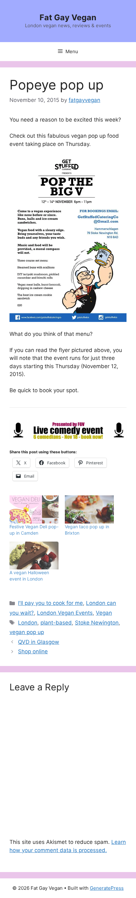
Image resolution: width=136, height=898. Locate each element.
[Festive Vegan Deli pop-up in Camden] (34, 509)
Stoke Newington (97, 622)
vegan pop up (26, 632)
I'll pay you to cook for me (50, 603)
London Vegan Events (65, 613)
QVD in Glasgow (38, 642)
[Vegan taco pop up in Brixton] (89, 509)
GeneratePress (107, 888)
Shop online (33, 651)
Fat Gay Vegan (68, 17)
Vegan (104, 613)
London (27, 622)
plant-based (56, 622)
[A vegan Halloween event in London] (34, 556)
